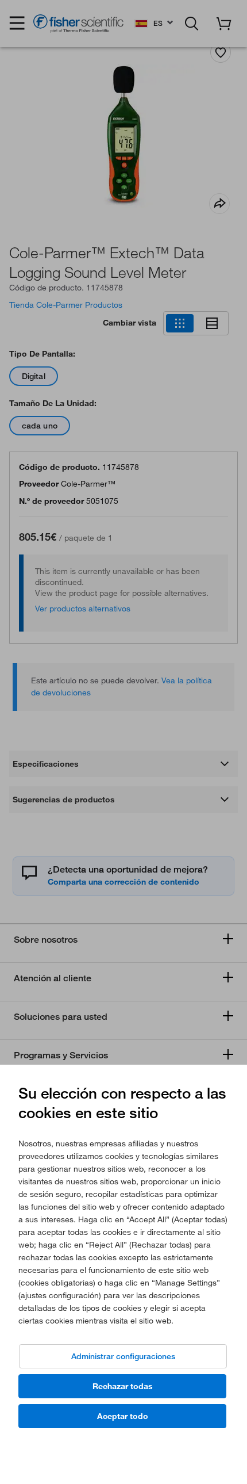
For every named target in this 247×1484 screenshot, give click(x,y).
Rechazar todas (122, 1386)
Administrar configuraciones (123, 1356)
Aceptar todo (122, 1416)
